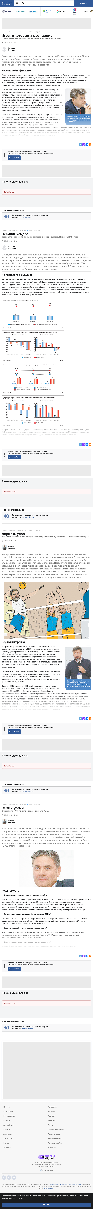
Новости (6, 1107)
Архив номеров (54, 1134)
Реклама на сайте (55, 1143)
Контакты (52, 1147)
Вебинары (52, 1111)
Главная (4, 32)
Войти (84, 3)
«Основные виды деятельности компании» (46, 1164)
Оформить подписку (56, 1129)
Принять (46, 1205)
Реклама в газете (55, 1138)
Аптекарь (7, 1147)
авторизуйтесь (28, 217)
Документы (7, 1138)
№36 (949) (37, 32)
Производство (9, 1116)
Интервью (52, 1120)
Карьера (6, 1129)
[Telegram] (80, 144)
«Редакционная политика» (46, 1166)
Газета (50, 1125)
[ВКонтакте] (87, 144)
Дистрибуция (8, 1125)
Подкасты (52, 1116)
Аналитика (7, 1134)
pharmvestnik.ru (49, 1188)
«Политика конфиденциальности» (46, 1162)
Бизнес (6, 1143)
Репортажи (52, 1107)
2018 (30, 32)
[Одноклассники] (90, 144)
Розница (6, 1120)
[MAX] (83, 144)
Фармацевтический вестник (17, 32)
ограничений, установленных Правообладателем (64, 1184)
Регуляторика (8, 1111)
